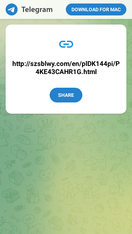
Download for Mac (96, 9)
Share (66, 95)
